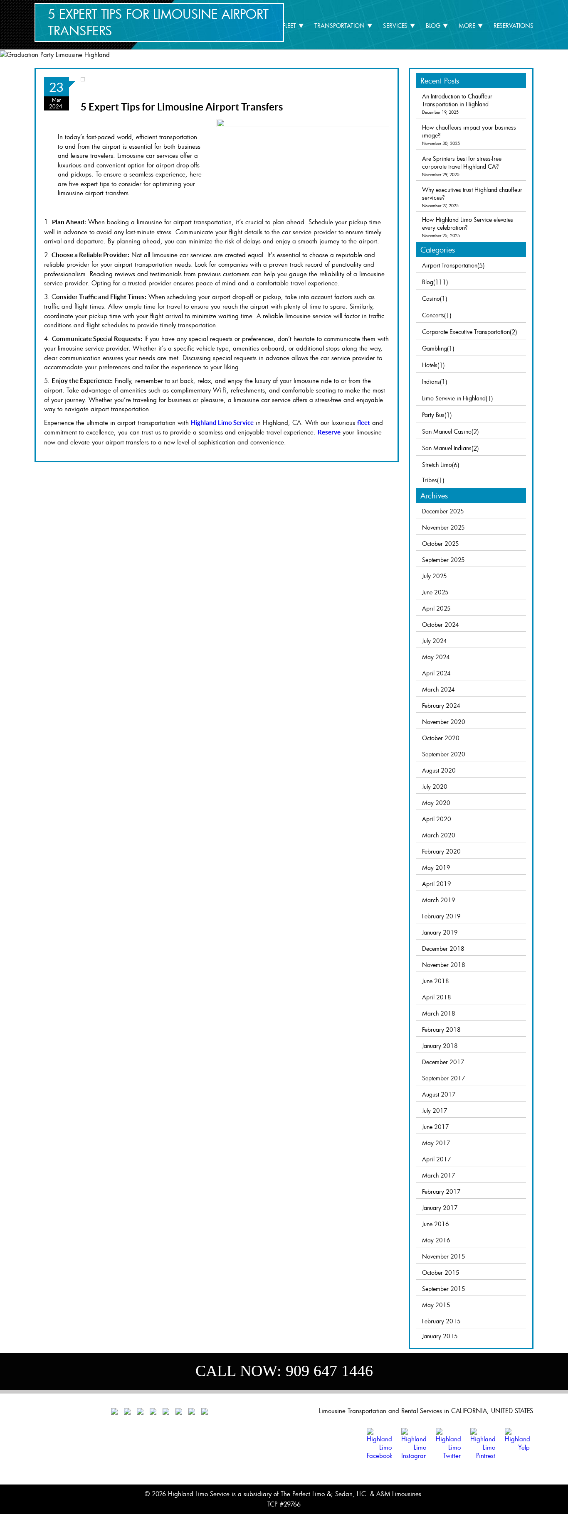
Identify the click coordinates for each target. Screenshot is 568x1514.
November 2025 (443, 527)
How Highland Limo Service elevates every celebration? (467, 223)
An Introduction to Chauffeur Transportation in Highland (457, 100)
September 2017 (443, 1078)
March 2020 (438, 835)
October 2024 (440, 624)
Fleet (289, 25)
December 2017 (443, 1062)
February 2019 (441, 916)
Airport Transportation (449, 265)
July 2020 (434, 786)
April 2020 (436, 819)
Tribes (429, 480)
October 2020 (440, 738)
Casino (431, 298)
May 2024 (436, 657)
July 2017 (434, 1110)
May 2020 (436, 803)
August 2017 (439, 1094)
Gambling (434, 348)
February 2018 (441, 1029)
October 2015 (440, 1272)
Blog (433, 25)
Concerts (433, 315)
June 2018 (435, 981)
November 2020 (443, 722)
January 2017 (440, 1208)
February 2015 (441, 1321)
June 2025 (435, 592)
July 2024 (434, 641)
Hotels (429, 365)
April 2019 (436, 884)
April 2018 (436, 997)
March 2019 (438, 900)
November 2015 (443, 1256)
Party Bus (433, 415)
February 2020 (441, 851)
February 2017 (441, 1191)
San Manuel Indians (447, 448)
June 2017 (435, 1127)
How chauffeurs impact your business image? (469, 131)
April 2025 (436, 608)
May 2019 (436, 867)
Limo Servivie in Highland (454, 398)
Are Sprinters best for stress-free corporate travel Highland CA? (461, 162)
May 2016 (436, 1240)
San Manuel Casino (447, 431)
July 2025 (434, 576)
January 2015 (440, 1336)
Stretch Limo (437, 465)
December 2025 (443, 511)
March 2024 (438, 689)
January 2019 (440, 932)
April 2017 (436, 1159)
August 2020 (439, 770)
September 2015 (443, 1289)
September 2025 (443, 560)
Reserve (329, 432)
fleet (363, 422)
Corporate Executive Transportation (466, 332)
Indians (431, 381)
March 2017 (438, 1175)
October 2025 (440, 543)
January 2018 (440, 1046)
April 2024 (436, 673)
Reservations (513, 25)
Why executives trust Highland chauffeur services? (472, 193)
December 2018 (443, 948)
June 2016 (435, 1224)
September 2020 (443, 754)
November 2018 (443, 965)
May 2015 (436, 1305)
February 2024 (441, 705)
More (467, 25)
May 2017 (436, 1143)
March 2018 (438, 1013)
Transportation (339, 25)
